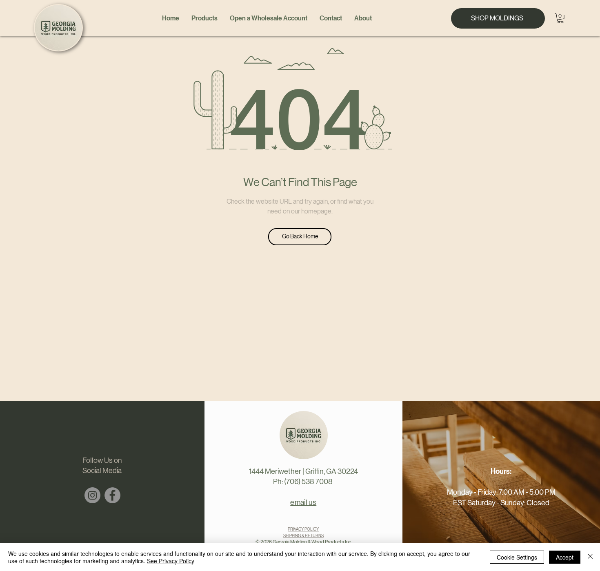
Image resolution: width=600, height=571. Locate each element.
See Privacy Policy (170, 561)
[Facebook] (112, 495)
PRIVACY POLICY (303, 529)
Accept (564, 557)
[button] (560, 18)
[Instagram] (92, 495)
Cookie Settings (517, 557)
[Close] (590, 557)
